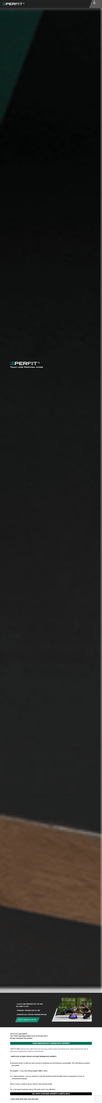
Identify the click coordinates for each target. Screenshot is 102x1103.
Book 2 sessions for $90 (27, 1019)
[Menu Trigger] (94, 2)
